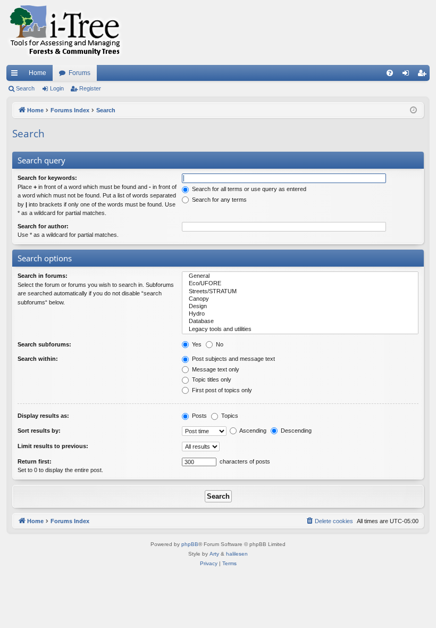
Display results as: (43, 415)
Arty (214, 554)
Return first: (35, 461)
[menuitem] (390, 73)
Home (37, 73)
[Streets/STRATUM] (300, 291)
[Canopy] (300, 299)
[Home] (64, 32)
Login (57, 88)
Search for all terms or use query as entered (248, 189)
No (218, 344)
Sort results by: (39, 430)
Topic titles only (210, 379)
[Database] (300, 321)
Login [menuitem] (408, 75)
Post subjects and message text (232, 359)
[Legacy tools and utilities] (300, 329)
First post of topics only (221, 390)
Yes (196, 344)
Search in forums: (43, 275)
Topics (229, 415)
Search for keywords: (47, 178)
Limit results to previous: (53, 446)
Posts (198, 415)
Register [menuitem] (424, 75)
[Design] (300, 306)
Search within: (38, 359)
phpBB (189, 544)
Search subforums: (44, 344)
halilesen (237, 554)
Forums (79, 73)
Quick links (16, 75)
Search (25, 88)
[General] (300, 276)
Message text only (214, 369)
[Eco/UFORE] (300, 283)
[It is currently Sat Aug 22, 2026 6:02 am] (413, 110)
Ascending (252, 430)
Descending (295, 430)
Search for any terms (218, 199)
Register (90, 88)
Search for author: (43, 226)
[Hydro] (300, 314)
